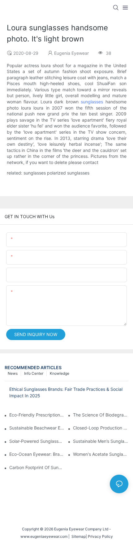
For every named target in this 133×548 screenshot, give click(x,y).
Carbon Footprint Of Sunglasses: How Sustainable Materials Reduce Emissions (37, 467)
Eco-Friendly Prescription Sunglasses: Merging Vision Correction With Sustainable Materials (37, 414)
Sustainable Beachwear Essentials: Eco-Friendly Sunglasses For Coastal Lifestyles (37, 427)
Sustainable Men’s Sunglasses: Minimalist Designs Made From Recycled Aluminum (100, 441)
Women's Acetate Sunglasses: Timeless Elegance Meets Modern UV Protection (100, 454)
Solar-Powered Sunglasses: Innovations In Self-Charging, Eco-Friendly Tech (37, 441)
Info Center (33, 373)
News (13, 373)
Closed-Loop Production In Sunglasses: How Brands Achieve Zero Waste (100, 427)
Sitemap (78, 536)
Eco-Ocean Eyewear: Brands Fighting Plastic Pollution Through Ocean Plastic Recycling (37, 454)
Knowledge (59, 373)
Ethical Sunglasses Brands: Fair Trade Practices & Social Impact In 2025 (65, 392)
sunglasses (92, 101)
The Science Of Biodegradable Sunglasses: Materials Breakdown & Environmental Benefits (100, 414)
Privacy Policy (100, 536)
